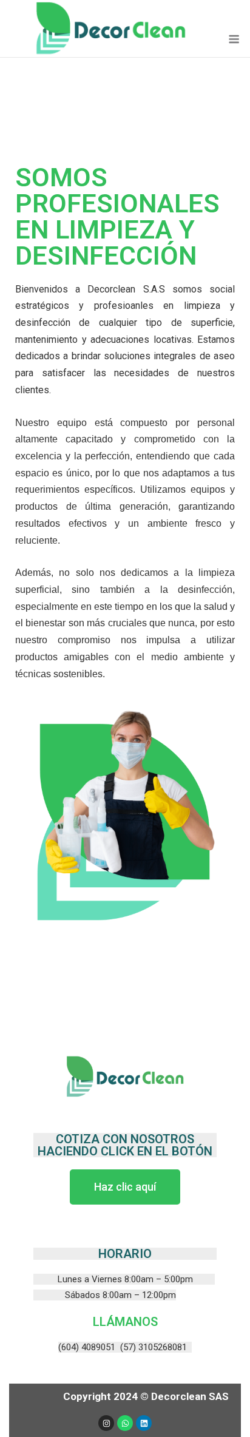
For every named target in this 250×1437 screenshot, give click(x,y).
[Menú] (234, 39)
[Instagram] (106, 1423)
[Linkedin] (144, 1423)
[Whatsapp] (125, 1423)
